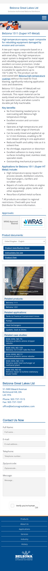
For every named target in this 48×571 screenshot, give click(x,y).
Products (24, 519)
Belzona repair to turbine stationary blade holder (22, 371)
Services (24, 534)
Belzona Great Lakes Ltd (24, 9)
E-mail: (6, 439)
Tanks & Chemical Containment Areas (22, 316)
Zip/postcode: (10, 463)
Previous (6, 280)
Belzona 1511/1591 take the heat (20, 348)
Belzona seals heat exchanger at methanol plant (20, 363)
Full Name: (8, 427)
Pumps (9, 320)
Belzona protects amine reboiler (20, 355)
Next (42, 280)
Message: (7, 475)
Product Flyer (11, 257)
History (24, 544)
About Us (24, 524)
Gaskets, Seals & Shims (16, 329)
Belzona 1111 (12, 302)
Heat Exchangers (13, 325)
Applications (24, 529)
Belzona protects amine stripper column (20, 341)
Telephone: (8, 451)
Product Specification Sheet (17, 248)
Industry (24, 539)
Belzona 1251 (12, 307)
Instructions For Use (14, 252)
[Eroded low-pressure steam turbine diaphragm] (24, 281)
